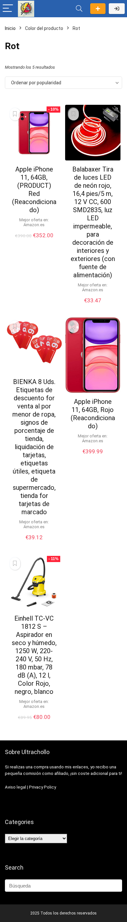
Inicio (10, 28)
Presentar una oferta (98, 8)
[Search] (79, 8)
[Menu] (8, 8)
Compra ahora (34, 242)
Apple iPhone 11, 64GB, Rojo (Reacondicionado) (93, 414)
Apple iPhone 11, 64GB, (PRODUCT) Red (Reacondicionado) (34, 189)
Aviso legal (15, 787)
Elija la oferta (34, 724)
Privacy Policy (42, 787)
